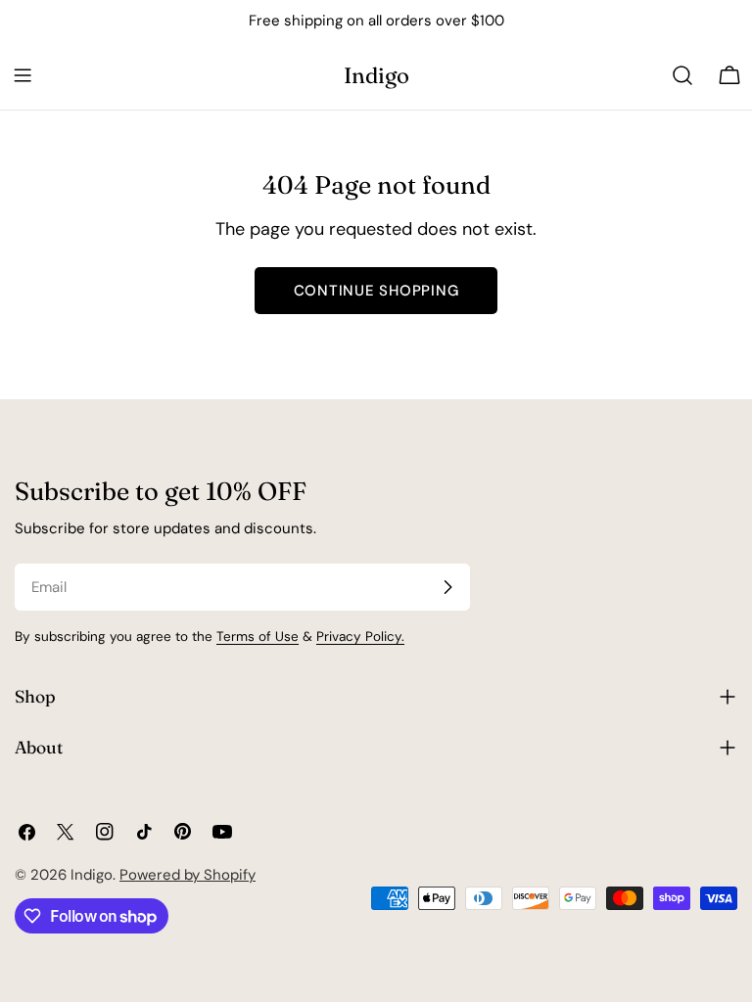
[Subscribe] (447, 587)
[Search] (682, 75)
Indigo (376, 75)
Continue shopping (376, 290)
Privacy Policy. (360, 636)
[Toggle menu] (22, 75)
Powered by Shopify (187, 875)
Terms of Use (257, 636)
